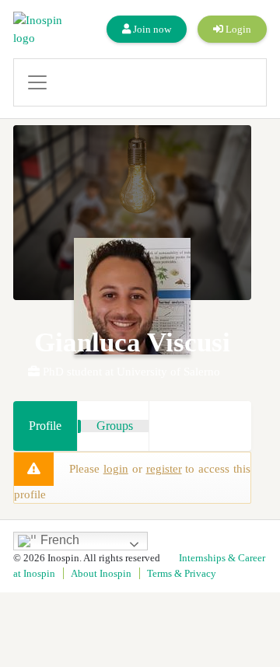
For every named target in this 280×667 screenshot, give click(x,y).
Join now (151, 29)
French (58, 540)
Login (237, 29)
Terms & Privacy (181, 573)
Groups (114, 425)
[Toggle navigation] (140, 82)
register (164, 469)
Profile (45, 425)
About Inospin (101, 573)
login (115, 469)
